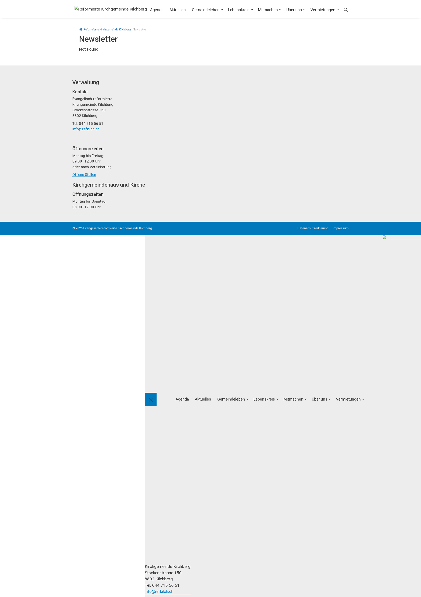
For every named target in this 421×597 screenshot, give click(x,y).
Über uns (294, 9)
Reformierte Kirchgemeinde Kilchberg (107, 29)
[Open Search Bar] (346, 9)
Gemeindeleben (205, 9)
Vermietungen (322, 9)
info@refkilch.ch (85, 129)
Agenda (156, 9)
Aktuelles (177, 9)
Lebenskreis (239, 9)
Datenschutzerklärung (313, 228)
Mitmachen (268, 9)
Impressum (341, 228)
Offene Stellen (84, 174)
